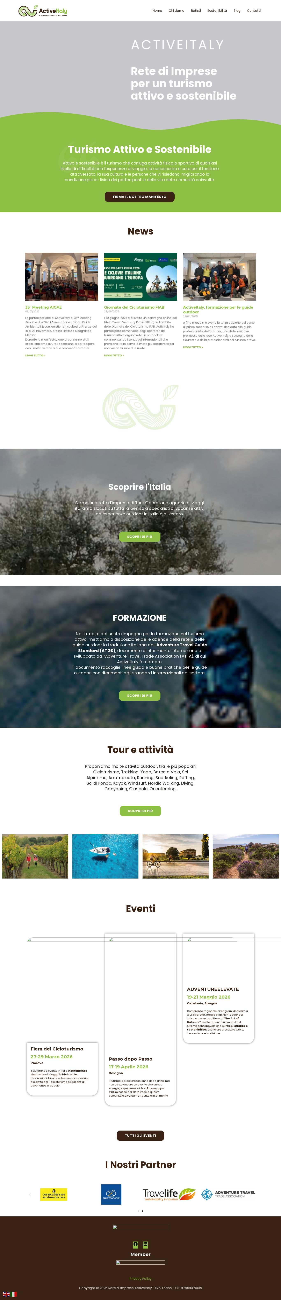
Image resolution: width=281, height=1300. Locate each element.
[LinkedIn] (145, 1245)
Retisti (196, 10)
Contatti (254, 10)
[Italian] (13, 1294)
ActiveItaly (178, 45)
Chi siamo (176, 10)
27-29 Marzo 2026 (52, 1057)
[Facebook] (135, 1245)
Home (157, 10)
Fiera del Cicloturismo (57, 1049)
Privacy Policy (140, 1278)
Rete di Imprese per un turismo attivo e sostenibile (184, 83)
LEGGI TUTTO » (35, 355)
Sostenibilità (217, 10)
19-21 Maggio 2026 (208, 997)
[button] (6, 856)
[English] (6, 1294)
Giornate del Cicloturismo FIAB (134, 307)
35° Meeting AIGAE (43, 307)
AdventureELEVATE (213, 989)
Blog (236, 10)
